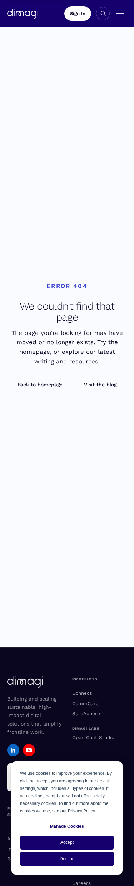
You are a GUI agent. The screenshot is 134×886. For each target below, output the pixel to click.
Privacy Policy (81, 810)
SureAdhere (86, 713)
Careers (81, 883)
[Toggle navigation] (120, 13)
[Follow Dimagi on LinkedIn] (13, 750)
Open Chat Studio (93, 737)
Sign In (77, 13)
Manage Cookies (67, 826)
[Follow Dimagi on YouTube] (29, 750)
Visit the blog (100, 384)
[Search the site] (103, 13)
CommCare (85, 703)
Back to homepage (40, 384)
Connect (82, 693)
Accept (67, 842)
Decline (67, 858)
